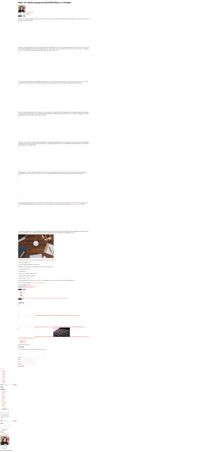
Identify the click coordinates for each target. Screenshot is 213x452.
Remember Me (4, 429)
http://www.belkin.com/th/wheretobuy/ (38, 282)
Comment (20, 357)
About (4, 382)
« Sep (1, 419)
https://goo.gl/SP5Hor (28, 287)
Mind (4, 380)
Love (4, 400)
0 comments (20, 14)
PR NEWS (4, 381)
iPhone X (59, 298)
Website (19, 363)
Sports (4, 374)
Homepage (4, 448)
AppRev (4, 376)
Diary (4, 394)
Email (19, 361)
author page (32, 12)
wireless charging (64, 298)
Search (1, 384)
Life (3, 378)
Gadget (24, 14)
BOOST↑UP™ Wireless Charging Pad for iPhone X (37, 298)
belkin (26, 298)
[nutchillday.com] (4, 444)
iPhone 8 (49, 298)
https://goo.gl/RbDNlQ (31, 286)
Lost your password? (4, 434)
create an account (4, 435)
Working (4, 406)
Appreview (5, 391)
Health (4, 377)
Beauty (4, 372)
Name (19, 359)
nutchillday (28, 12)
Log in (1, 368)
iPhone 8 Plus (54, 298)
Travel (4, 375)
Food (4, 371)
